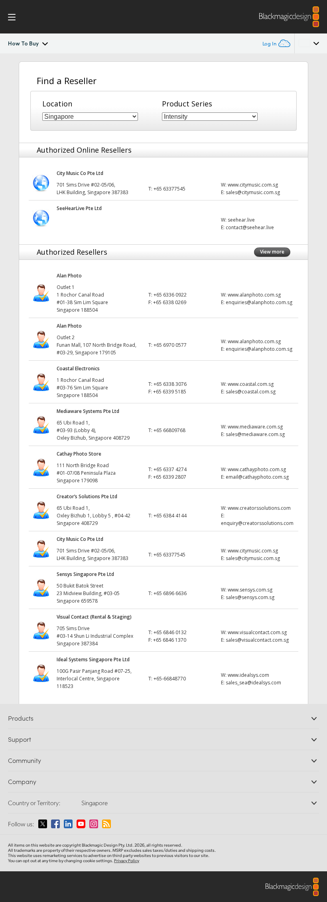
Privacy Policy (126, 860)
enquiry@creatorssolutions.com (257, 523)
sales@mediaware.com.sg (255, 434)
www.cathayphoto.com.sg (257, 469)
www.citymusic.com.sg (253, 184)
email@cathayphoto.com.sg (257, 477)
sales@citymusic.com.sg (253, 192)
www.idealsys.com (248, 675)
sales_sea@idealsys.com (253, 682)
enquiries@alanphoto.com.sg (259, 302)
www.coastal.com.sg (251, 384)
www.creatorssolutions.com (259, 508)
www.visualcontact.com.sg (257, 632)
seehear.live (241, 219)
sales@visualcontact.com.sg (257, 640)
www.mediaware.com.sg (255, 426)
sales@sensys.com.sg (250, 597)
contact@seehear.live (250, 227)
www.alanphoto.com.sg (254, 294)
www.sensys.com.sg (250, 589)
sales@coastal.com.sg (251, 391)
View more (272, 251)
